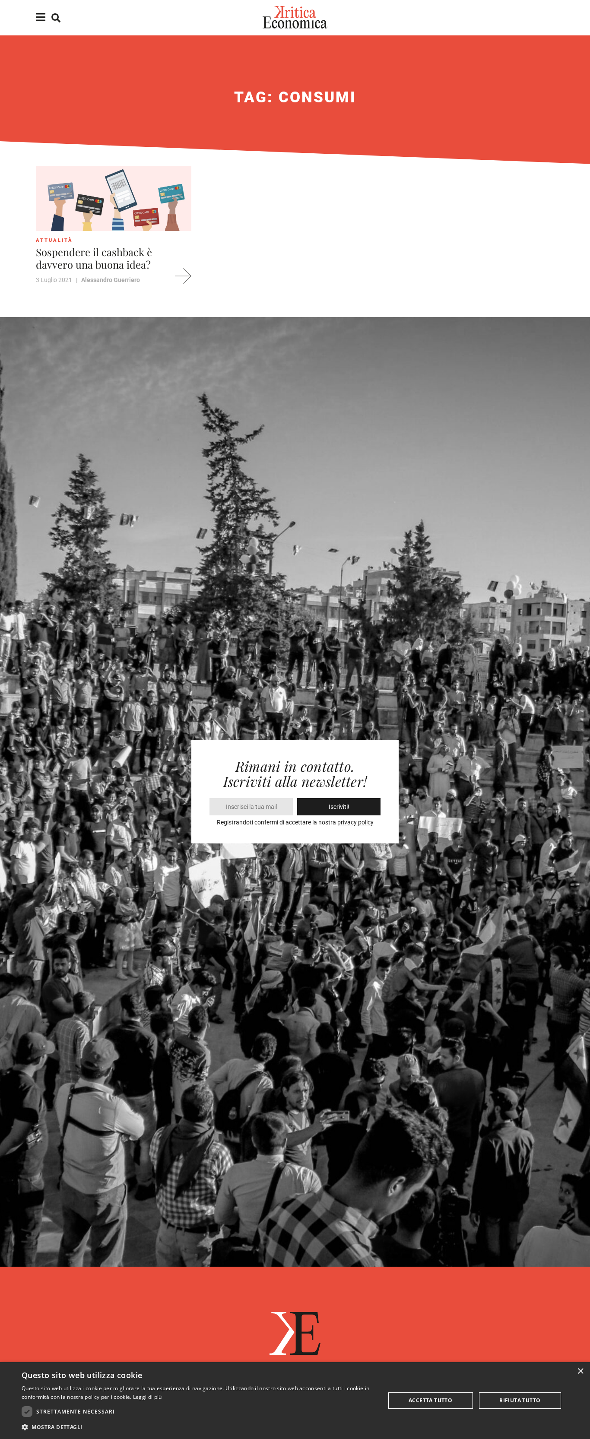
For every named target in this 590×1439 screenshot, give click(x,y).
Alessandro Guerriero (110, 279)
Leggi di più (147, 1397)
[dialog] (295, 1400)
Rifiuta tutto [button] (519, 1400)
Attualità (54, 240)
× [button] (580, 1371)
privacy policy (355, 822)
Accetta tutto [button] (430, 1400)
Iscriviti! (339, 806)
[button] (198, 1427)
